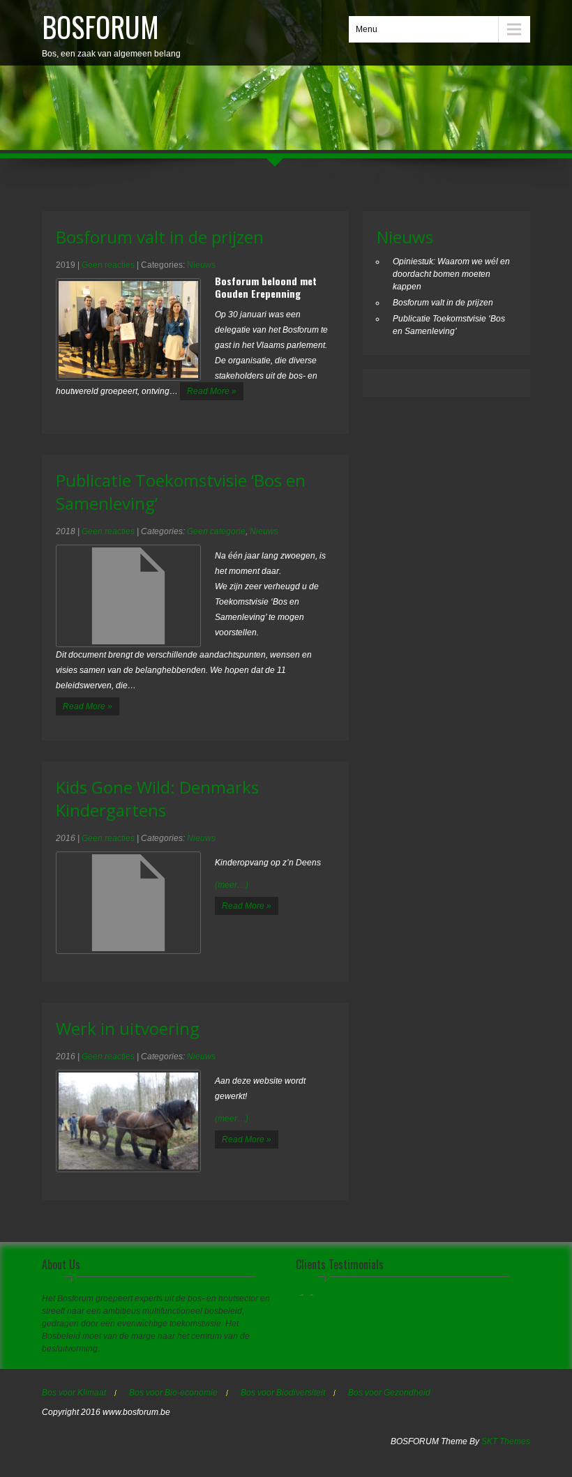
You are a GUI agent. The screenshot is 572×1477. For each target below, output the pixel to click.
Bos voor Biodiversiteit (283, 1393)
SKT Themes (505, 1441)
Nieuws (201, 265)
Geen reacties (108, 265)
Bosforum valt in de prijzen (160, 236)
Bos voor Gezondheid (389, 1393)
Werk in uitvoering (128, 1028)
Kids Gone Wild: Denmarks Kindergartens (157, 798)
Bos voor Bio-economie (173, 1393)
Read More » (211, 391)
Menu (366, 29)
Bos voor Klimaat (74, 1393)
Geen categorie (216, 531)
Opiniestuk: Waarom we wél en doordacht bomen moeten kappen (451, 274)
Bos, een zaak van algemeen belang (111, 32)
